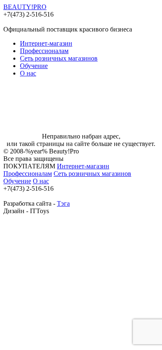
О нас (28, 73)
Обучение (34, 65)
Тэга (63, 203)
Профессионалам (44, 50)
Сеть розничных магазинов (59, 58)
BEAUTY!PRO (25, 6)
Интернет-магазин (46, 43)
